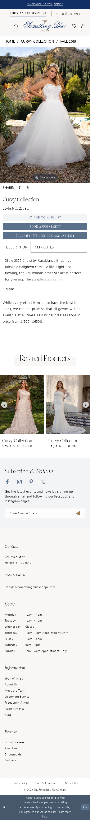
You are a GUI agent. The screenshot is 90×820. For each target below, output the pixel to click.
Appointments (14, 709)
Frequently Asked (17, 702)
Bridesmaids (13, 754)
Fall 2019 (68, 41)
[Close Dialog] (4, 807)
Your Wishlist (14, 678)
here (44, 816)
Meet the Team (15, 690)
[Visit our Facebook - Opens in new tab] (7, 481)
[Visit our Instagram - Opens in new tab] (19, 481)
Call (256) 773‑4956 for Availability (45, 235)
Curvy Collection (37, 41)
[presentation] (22, 404)
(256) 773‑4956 (15, 575)
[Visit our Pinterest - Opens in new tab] (31, 481)
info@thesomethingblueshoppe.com (30, 587)
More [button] (10, 289)
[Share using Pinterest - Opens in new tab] (20, 188)
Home (10, 41)
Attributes (44, 247)
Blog (8, 715)
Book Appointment (45, 226)
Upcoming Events (17, 697)
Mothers (10, 760)
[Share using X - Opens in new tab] (28, 188)
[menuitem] (28, 13)
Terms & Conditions (46, 783)
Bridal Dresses (14, 742)
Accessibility (71, 783)
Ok (85, 807)
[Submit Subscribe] (78, 513)
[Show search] (16, 26)
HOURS (58, 4)
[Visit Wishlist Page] (74, 26)
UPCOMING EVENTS (39, 4)
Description (16, 247)
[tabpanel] (45, 115)
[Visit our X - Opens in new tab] (42, 481)
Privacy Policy (19, 783)
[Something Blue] (44, 26)
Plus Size (11, 748)
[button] (7, 26)
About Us (11, 684)
